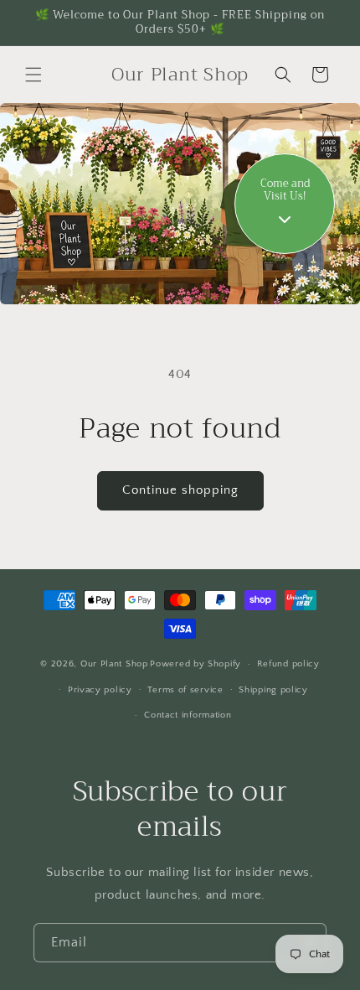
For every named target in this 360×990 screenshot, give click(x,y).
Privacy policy (100, 690)
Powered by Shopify (195, 664)
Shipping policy (273, 690)
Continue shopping (180, 490)
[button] (33, 74)
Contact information (187, 715)
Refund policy (288, 664)
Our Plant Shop (114, 664)
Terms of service (185, 690)
